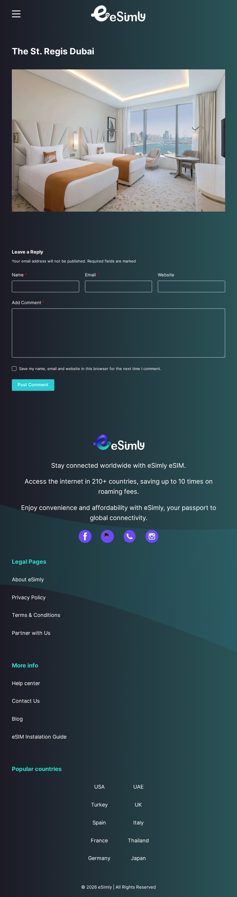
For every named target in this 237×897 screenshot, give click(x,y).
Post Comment (33, 384)
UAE (138, 787)
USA (99, 787)
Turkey (99, 805)
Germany (99, 858)
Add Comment (28, 302)
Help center (26, 683)
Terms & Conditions (36, 615)
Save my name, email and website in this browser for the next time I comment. (90, 368)
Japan (138, 858)
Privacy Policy (29, 597)
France (99, 840)
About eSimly (28, 579)
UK (138, 805)
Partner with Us (31, 633)
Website (166, 275)
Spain (99, 823)
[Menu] (16, 14)
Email (92, 275)
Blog (17, 719)
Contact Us (26, 701)
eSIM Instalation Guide (39, 737)
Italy (138, 823)
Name (19, 275)
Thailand (138, 840)
